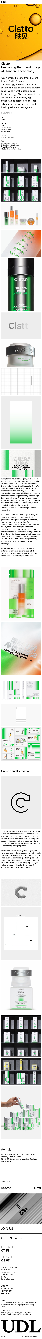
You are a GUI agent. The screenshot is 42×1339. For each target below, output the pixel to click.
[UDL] (4, 2)
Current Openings (7, 1279)
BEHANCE (5, 1293)
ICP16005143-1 (29, 1336)
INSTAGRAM (6, 1291)
